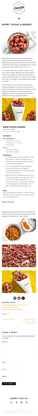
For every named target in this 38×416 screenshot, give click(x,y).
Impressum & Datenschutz (12, 411)
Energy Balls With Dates (10, 307)
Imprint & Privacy (28, 411)
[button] (15, 298)
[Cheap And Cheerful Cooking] (19, 13)
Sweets (9, 314)
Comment (5, 342)
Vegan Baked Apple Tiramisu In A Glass (15, 305)
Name (4, 362)
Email (4, 369)
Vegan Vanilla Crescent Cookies (13, 309)
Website (4, 376)
